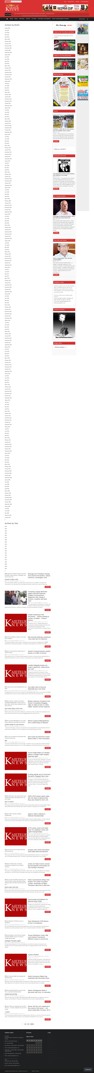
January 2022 (8, 149)
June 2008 (7, 510)
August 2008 (7, 506)
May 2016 (7, 300)
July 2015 (7, 322)
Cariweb (49, 1047)
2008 (6, 566)
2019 (6, 542)
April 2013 (7, 382)
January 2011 (7, 442)
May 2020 (7, 194)
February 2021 (8, 174)
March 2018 (7, 251)
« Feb (27, 1054)
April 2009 (7, 488)
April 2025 (7, 63)
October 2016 (8, 289)
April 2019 (7, 223)
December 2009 (8, 471)
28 (34, 1052)
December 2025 (8, 45)
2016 (6, 548)
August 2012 (7, 400)
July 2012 (7, 402)
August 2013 (7, 373)
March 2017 (7, 278)
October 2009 (8, 475)
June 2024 (7, 85)
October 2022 (8, 130)
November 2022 (8, 127)
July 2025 (7, 56)
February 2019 (8, 227)
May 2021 (7, 167)
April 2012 (7, 409)
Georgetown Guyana (52, 1049)
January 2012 (8, 415)
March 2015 (7, 331)
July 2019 (7, 216)
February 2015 (8, 333)
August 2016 (7, 293)
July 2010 (7, 455)
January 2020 (8, 203)
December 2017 (8, 258)
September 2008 (8, 504)
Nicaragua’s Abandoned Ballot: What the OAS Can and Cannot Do (64, 217)
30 (38, 1052)
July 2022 (7, 136)
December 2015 (8, 311)
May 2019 (7, 220)
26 (29, 1052)
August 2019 (7, 214)
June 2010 (7, 457)
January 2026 (8, 43)
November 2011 (8, 420)
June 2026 (7, 32)
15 (36, 1047)
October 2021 (8, 156)
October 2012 (8, 395)
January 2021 (8, 176)
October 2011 (7, 422)
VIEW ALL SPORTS (60, 149)
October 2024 (8, 76)
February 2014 (8, 360)
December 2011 (8, 417)
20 (31, 1049)
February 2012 (8, 413)
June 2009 (7, 484)
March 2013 (7, 384)
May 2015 (7, 327)
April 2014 (7, 355)
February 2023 (8, 121)
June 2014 (7, 351)
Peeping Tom (30, 957)
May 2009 (7, 486)
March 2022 (7, 145)
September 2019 (8, 211)
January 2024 (8, 96)
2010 (6, 561)
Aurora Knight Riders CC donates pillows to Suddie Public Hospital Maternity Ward (39, 754)
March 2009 (7, 490)
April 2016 (7, 302)
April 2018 (7, 249)
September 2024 (8, 79)
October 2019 (8, 209)
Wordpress (50, 1062)
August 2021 (7, 161)
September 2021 (8, 158)
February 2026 (8, 41)
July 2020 (7, 189)
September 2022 (8, 132)
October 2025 (8, 50)
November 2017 (8, 260)
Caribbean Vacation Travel (53, 1044)
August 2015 (7, 320)
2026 (6, 526)
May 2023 (7, 114)
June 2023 (7, 112)
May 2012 (7, 406)
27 (31, 1052)
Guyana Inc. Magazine (52, 1053)
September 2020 (8, 185)
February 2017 (8, 280)
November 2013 (8, 366)
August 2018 (7, 240)
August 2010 (7, 453)
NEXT (32, 1024)
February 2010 (8, 466)
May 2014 (7, 353)
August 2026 (7, 28)
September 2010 (8, 451)
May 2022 (7, 141)
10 (41, 1045)
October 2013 (8, 369)
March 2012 (7, 411)
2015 (6, 550)
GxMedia (30, 1071)
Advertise (77, 1)
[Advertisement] (82, 131)
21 (34, 1049)
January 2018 (8, 256)
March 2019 (7, 225)
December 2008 (8, 497)
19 (29, 1049)
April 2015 (7, 329)
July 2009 (7, 482)
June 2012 (7, 404)
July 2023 (7, 110)
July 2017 (7, 269)
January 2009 (8, 495)
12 (29, 1047)
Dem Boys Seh (20, 690)
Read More (47, 586)
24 (41, 1049)
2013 (6, 555)
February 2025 (8, 68)
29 (36, 1052)
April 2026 (7, 37)
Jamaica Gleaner (51, 1055)
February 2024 (8, 94)
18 (27, 1049)
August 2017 (7, 267)
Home (65, 1)
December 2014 (8, 338)
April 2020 (7, 196)
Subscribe (88, 1069)
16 (38, 1047)
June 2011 (7, 431)
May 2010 (7, 459)
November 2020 (8, 180)
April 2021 (7, 169)
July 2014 (7, 349)
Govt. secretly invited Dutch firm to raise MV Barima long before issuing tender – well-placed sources (34, 13)
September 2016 (8, 291)
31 (41, 1052)
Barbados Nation (51, 1038)
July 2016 (7, 296)
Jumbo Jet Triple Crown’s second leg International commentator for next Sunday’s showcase (39, 865)
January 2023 (8, 123)
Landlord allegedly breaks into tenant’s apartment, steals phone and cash (38, 667)
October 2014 (8, 342)
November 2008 (8, 499)
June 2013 (7, 378)
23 (38, 1049)
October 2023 (8, 103)
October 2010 (8, 448)
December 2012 (8, 391)
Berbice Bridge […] (60, 347)
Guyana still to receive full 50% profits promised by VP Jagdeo (34, 15)
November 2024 (8, 74)
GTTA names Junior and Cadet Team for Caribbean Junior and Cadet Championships (38, 830)
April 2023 (7, 116)
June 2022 (7, 138)
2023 (6, 533)
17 (41, 1047)
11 (27, 1047)
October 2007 (8, 517)
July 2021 (7, 163)
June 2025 (7, 59)
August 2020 (7, 187)
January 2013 (8, 389)
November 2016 (8, 287)
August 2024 (7, 81)
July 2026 (7, 30)
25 (27, 1052)
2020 (6, 539)
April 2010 (7, 462)
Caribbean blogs (51, 1042)
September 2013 (8, 371)
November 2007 (8, 515)
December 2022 (8, 125)
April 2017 (7, 276)
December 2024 (8, 72)
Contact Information (84, 1)
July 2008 (7, 508)
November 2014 (8, 340)
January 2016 (8, 309)
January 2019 (8, 229)
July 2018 (7, 242)
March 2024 (7, 92)
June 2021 (7, 165)
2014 (6, 553)
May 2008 (7, 513)
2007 (6, 568)
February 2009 (8, 493)
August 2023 (7, 107)
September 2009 (8, 477)
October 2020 (8, 183)
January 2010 (8, 468)
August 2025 (7, 54)
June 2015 (7, 324)
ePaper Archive (71, 1)
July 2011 (7, 428)
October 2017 (8, 262)
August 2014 (7, 347)
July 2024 (7, 83)
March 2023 (7, 118)
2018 (6, 544)
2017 (6, 546)
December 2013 (8, 364)
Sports (18, 710)
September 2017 (8, 265)
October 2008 (8, 502)
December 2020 (8, 178)
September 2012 (8, 397)
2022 (6, 535)
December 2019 (8, 205)
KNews (14, 581)
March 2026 (7, 39)
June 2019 (7, 218)
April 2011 (7, 435)
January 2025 (8, 70)
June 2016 (7, 298)
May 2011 (7, 433)
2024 (6, 530)
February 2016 (8, 307)
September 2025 (8, 52)
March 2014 (7, 358)
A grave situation (33, 954)
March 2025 (7, 65)
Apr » (31, 1054)
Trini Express (50, 1060)
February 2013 (8, 386)
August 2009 (7, 479)
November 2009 (8, 473)
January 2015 (8, 335)
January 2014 (8, 362)
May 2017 (7, 273)
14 (34, 1047)
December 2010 (8, 444)
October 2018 (8, 236)
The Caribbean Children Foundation (55, 1058)
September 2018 (8, 238)
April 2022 (7, 143)
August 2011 (7, 426)
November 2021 (8, 154)
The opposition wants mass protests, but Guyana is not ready (64, 174)
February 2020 (8, 200)
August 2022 (7, 134)
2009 (6, 564)
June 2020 (7, 192)
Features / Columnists (27, 690)
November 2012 (8, 393)
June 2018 (7, 245)
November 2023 (8, 101)
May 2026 (7, 34)
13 (31, 1047)
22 (36, 1049)
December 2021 (8, 152)
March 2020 (7, 198)
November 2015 (8, 313)
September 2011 (8, 424)
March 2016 (7, 304)
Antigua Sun (50, 1036)
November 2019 (8, 207)
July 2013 (7, 375)
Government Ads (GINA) (53, 1051)
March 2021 (7, 172)
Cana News (50, 1040)
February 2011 (8, 440)
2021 (6, 537)
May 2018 (7, 247)
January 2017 (8, 282)
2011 (6, 559)
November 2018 (8, 234)
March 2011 (7, 437)
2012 (6, 557)
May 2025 (7, 61)
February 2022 (8, 147)
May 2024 (7, 87)
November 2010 (8, 446)
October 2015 (8, 316)
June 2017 (7, 271)
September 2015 (8, 318)
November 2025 (8, 48)
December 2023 (8, 99)
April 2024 (7, 90)
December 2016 (8, 285)
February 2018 (8, 254)
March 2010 (7, 464)
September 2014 (8, 344)
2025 (6, 528)
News (18, 581)
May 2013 (7, 380)
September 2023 (8, 105)
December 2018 (8, 231)
